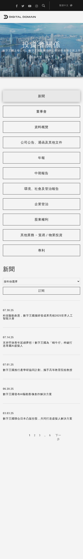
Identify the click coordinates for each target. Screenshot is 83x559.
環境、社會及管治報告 (41, 188)
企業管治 (41, 204)
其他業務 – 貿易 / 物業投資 (41, 235)
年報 (41, 157)
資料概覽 (41, 127)
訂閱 (41, 290)
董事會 (41, 111)
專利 (41, 250)
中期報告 (41, 173)
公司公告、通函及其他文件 (41, 142)
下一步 (58, 437)
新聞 (41, 96)
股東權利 (41, 219)
